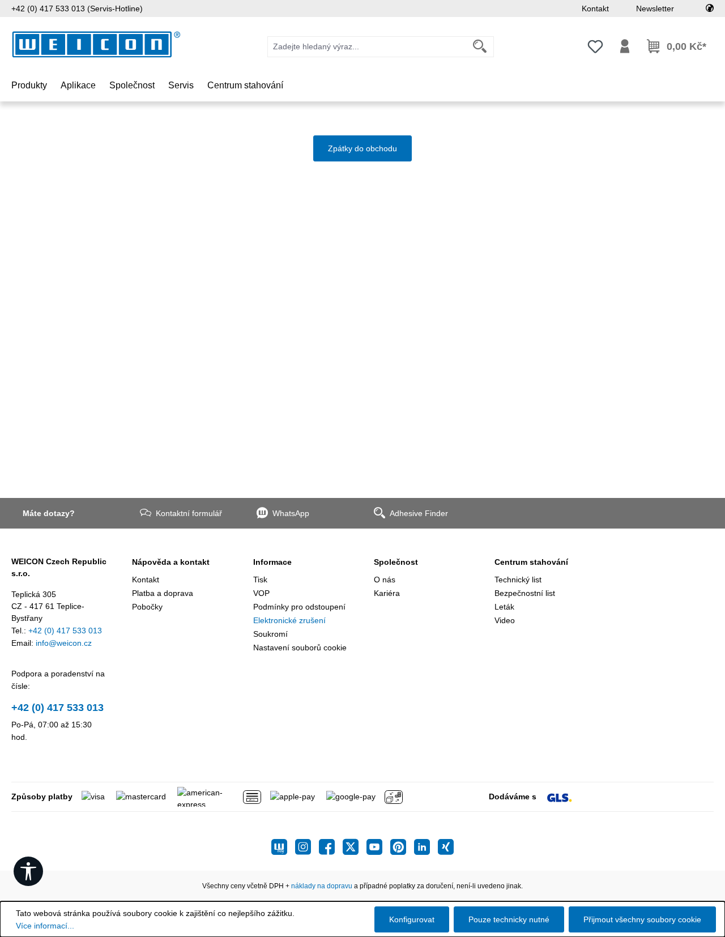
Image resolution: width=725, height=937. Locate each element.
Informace (272, 562)
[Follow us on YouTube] (378, 847)
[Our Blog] (283, 847)
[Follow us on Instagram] (307, 847)
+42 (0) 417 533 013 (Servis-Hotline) (77, 8)
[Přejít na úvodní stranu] (96, 44)
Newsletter (655, 8)
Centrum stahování (531, 562)
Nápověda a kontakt (171, 562)
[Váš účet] (625, 46)
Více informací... (45, 925)
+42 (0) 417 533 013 (65, 630)
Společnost (396, 562)
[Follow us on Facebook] (331, 847)
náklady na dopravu (321, 886)
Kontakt (595, 8)
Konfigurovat (411, 919)
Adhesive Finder (419, 513)
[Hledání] (480, 46)
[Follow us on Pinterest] (402, 847)
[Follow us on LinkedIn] (426, 847)
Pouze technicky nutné (508, 919)
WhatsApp (290, 513)
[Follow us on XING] (446, 847)
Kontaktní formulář (189, 513)
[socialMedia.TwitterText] (354, 847)
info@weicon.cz (64, 643)
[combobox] (367, 46)
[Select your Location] (710, 8)
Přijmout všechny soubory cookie (642, 919)
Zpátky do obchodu (362, 148)
